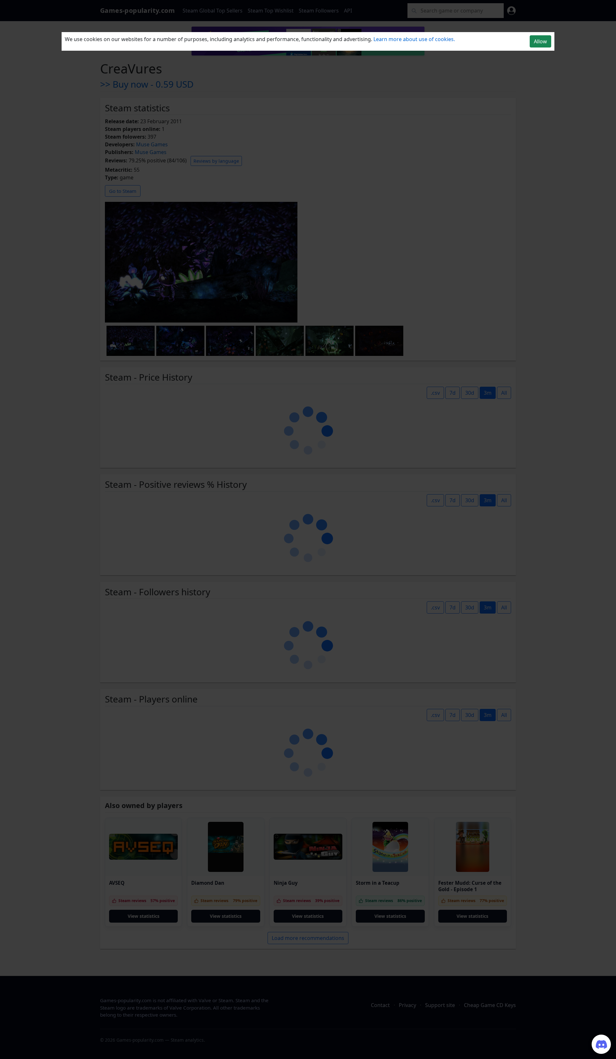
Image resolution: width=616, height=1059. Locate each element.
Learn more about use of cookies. (414, 39)
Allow (540, 41)
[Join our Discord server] (601, 1044)
